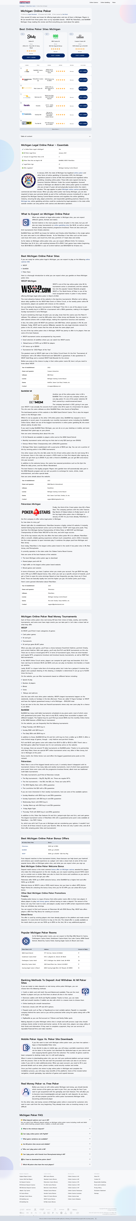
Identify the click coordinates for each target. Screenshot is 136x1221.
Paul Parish (65, 14)
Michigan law (25, 201)
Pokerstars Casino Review (51, 1182)
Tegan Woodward (32, 14)
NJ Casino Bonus (24, 1193)
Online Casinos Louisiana (74, 1193)
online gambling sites (61, 225)
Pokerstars (25, 846)
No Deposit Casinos (25, 1182)
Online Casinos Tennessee (75, 1190)
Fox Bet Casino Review (50, 1185)
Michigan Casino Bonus (26, 1196)
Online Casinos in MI (73, 1179)
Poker (114, 2)
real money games (43, 901)
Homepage (22, 6)
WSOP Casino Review (49, 1199)
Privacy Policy (98, 1188)
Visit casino (55, 55)
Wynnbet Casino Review (50, 1179)
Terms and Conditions (100, 1185)
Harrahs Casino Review (50, 1193)
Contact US (97, 1179)
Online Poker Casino (30, 6)
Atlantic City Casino (25, 1190)
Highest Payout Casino (25, 1176)
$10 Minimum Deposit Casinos (28, 1188)
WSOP (23, 854)
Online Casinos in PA (73, 1182)
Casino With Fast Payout (26, 1179)
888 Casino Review (49, 1176)
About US (96, 1176)
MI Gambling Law (24, 1199)
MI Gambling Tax (24, 1202)
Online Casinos (94, 2)
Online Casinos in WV (74, 1185)
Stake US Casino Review (50, 1196)
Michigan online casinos (70, 189)
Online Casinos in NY (73, 1188)
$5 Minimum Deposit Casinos (27, 1185)
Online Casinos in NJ (73, 1176)
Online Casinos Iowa (73, 1196)
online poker (78, 173)
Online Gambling (105, 2)
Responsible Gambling (100, 1182)
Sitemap (96, 1193)
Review (55, 51)
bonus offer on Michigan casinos (63, 869)
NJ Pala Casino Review (50, 1202)
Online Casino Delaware (74, 1199)
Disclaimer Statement (100, 1190)
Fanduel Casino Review (50, 1190)
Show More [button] (55, 129)
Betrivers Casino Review (50, 1188)
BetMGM (24, 850)
